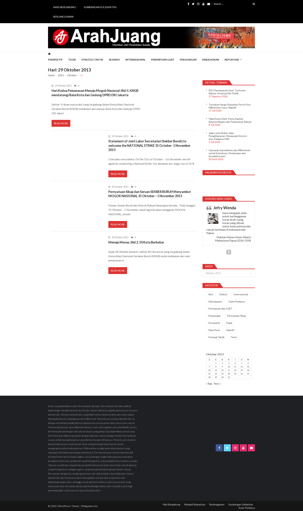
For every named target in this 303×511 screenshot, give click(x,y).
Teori (72, 59)
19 (242, 370)
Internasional (135, 59)
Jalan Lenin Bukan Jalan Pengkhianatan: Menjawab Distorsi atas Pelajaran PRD (228, 135)
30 (222, 377)
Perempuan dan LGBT (220, 308)
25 (235, 373)
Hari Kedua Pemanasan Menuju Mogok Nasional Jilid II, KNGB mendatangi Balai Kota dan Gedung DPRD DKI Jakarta (95, 93)
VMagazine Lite (89, 506)
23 (222, 373)
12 (242, 366)
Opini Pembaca (236, 301)
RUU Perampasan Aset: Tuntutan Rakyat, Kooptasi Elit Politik (227, 92)
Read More (61, 123)
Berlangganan (63, 16)
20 (248, 370)
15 (216, 370)
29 (216, 377)
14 (209, 370)
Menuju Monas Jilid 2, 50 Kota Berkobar (136, 242)
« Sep (209, 383)
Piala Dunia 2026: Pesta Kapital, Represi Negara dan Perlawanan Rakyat (230, 120)
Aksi (210, 294)
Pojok (229, 322)
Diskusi (223, 294)
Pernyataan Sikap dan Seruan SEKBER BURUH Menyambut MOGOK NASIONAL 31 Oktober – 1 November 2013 (149, 194)
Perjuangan (188, 59)
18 (235, 370)
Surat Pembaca (246, 507)
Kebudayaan (210, 59)
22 (216, 373)
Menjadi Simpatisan (194, 504)
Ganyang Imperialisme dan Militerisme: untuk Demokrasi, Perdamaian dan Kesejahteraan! (230, 153)
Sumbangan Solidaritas (100, 7)
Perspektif (55, 59)
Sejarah (114, 59)
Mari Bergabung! (64, 7)
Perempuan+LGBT (162, 59)
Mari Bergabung (171, 504)
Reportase (232, 59)
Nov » (217, 383)
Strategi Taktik (92, 59)
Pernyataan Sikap (236, 315)
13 (248, 366)
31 (229, 377)
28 (209, 377)
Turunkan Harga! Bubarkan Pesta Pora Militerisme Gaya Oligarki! (230, 106)
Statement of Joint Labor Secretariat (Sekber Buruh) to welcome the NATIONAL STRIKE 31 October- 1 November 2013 (149, 145)
